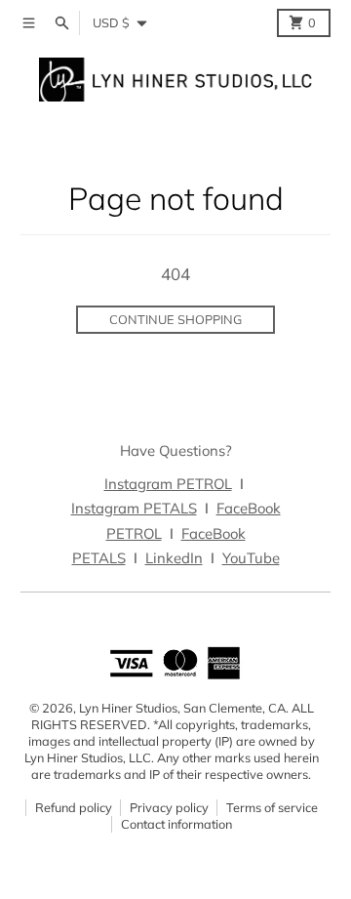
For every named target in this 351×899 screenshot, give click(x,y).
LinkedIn (174, 558)
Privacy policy (169, 807)
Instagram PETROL (168, 483)
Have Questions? (176, 450)
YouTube (251, 558)
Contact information (176, 824)
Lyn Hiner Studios (128, 707)
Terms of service (272, 807)
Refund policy (73, 807)
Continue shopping (175, 319)
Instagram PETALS (134, 508)
